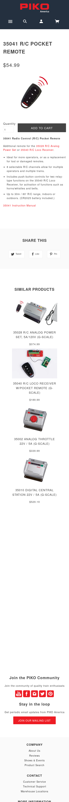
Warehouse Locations (34, 791)
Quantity (9, 123)
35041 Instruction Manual (19, 205)
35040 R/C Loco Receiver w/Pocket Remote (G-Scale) (34, 388)
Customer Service (34, 781)
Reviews (34, 755)
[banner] (34, 7)
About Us (34, 750)
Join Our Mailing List (34, 720)
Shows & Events (34, 760)
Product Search (34, 765)
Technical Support (34, 786)
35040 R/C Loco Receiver (37, 150)
